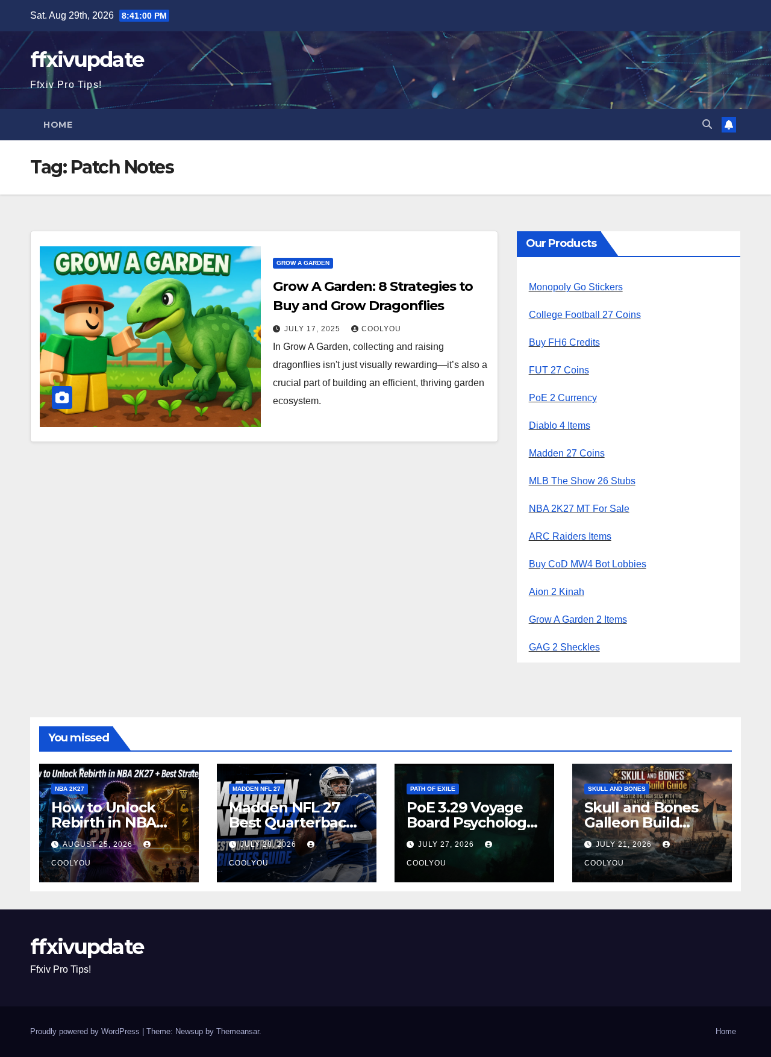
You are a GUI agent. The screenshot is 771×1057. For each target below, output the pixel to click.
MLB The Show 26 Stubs (582, 481)
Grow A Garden (302, 263)
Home (57, 124)
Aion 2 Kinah (556, 592)
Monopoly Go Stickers (576, 287)
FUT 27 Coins (559, 370)
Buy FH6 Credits (564, 342)
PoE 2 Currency (563, 398)
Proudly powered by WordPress (86, 1031)
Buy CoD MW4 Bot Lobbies (587, 564)
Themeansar (237, 1031)
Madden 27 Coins (567, 453)
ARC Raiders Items (570, 536)
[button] (707, 124)
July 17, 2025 (313, 329)
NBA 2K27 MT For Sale (579, 509)
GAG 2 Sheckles (564, 647)
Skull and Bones (617, 788)
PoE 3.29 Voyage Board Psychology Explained (470, 822)
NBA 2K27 (69, 788)
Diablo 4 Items (559, 425)
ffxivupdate (86, 59)
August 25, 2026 (99, 844)
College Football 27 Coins (585, 315)
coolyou (381, 329)
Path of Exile (432, 788)
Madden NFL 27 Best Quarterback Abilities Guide (292, 822)
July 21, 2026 (625, 844)
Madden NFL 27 (257, 788)
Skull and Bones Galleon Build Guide (641, 822)
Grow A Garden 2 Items (578, 619)
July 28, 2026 (269, 844)
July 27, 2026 (447, 844)
